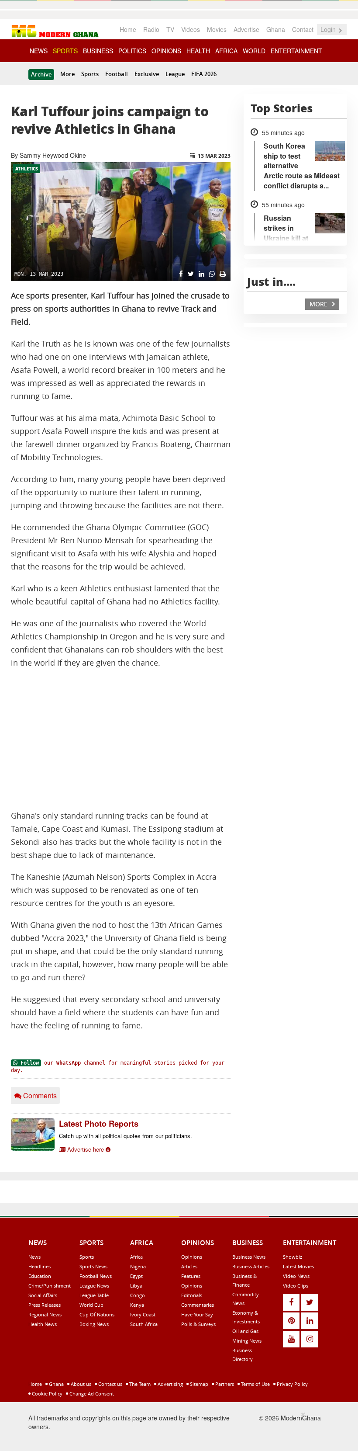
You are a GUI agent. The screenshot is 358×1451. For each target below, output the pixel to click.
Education (39, 1276)
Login (328, 29)
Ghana (275, 29)
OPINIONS (166, 50)
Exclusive (146, 74)
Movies (217, 29)
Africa (136, 1256)
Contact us (109, 1384)
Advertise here (85, 1149)
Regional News (45, 1314)
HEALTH (198, 50)
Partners (224, 1384)
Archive (41, 74)
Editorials (191, 1295)
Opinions (191, 1256)
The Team (139, 1384)
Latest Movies (298, 1266)
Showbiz (292, 1256)
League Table (94, 1295)
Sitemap (198, 1384)
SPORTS (65, 50)
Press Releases (44, 1305)
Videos (190, 29)
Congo (137, 1295)
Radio (151, 29)
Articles (189, 1266)
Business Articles (250, 1266)
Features (190, 1276)
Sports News (93, 1266)
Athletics (26, 169)
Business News (248, 1256)
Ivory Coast (142, 1314)
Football (116, 74)
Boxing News (94, 1324)
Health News (42, 1324)
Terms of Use (255, 1384)
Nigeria (138, 1266)
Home (128, 29)
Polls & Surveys (198, 1324)
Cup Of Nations (96, 1314)
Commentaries (197, 1305)
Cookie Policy (46, 1393)
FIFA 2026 (204, 74)
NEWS (39, 50)
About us (80, 1384)
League (175, 74)
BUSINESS (98, 50)
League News (94, 1285)
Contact (302, 29)
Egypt (136, 1276)
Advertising (169, 1384)
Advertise (246, 29)
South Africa (144, 1324)
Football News (95, 1276)
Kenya (137, 1305)
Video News (296, 1276)
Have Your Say (197, 1314)
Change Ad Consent (91, 1393)
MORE (319, 304)
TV (170, 29)
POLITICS (132, 50)
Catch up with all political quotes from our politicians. (125, 1136)
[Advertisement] (121, 739)
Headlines (39, 1266)
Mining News (247, 1340)
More (67, 74)
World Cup (91, 1305)
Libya (136, 1285)
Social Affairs (42, 1295)
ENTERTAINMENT (296, 50)
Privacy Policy (291, 1384)
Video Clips (295, 1285)
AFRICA (226, 50)
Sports (90, 74)
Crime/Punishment (49, 1285)
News (34, 1256)
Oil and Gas (245, 1331)
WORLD (254, 50)
